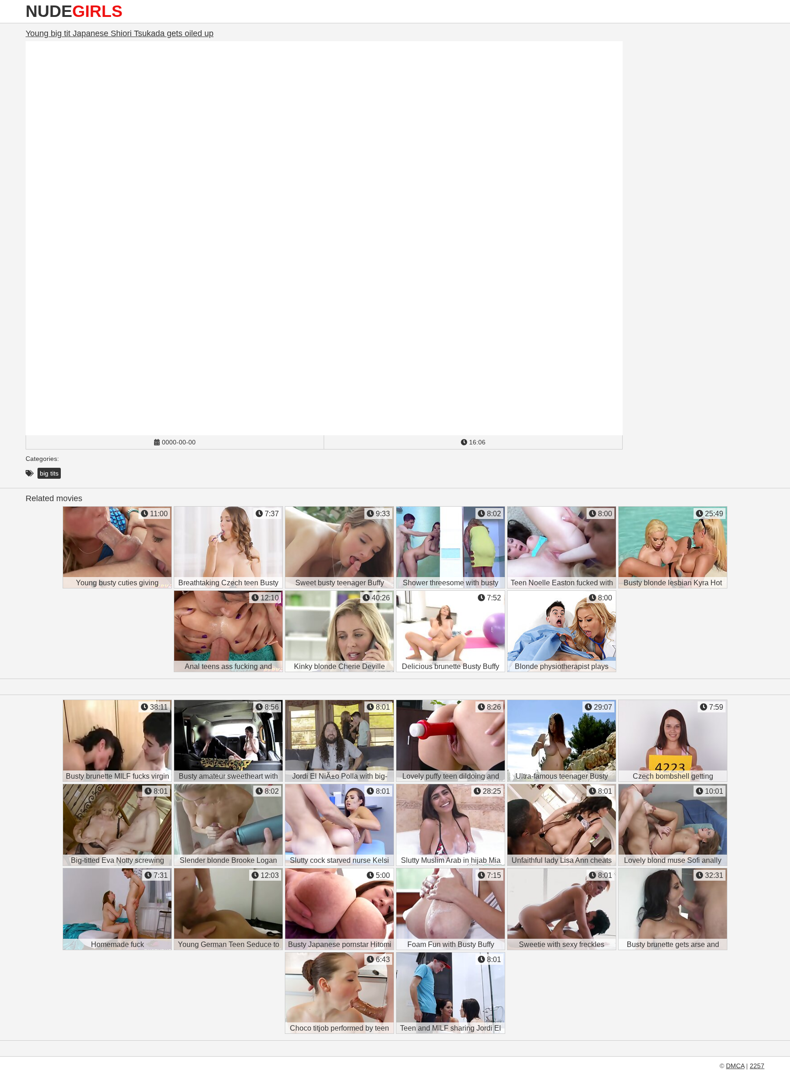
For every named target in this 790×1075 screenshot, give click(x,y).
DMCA (735, 1066)
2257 (757, 1066)
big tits (49, 473)
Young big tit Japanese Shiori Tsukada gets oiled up (120, 33)
